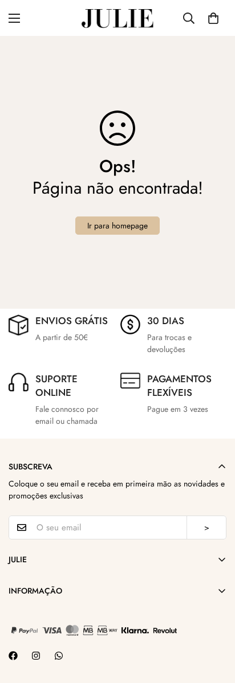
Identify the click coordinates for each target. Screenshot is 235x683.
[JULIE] (117, 18)
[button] (213, 18)
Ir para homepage (117, 225)
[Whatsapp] (58, 655)
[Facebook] (13, 655)
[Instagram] (35, 655)
